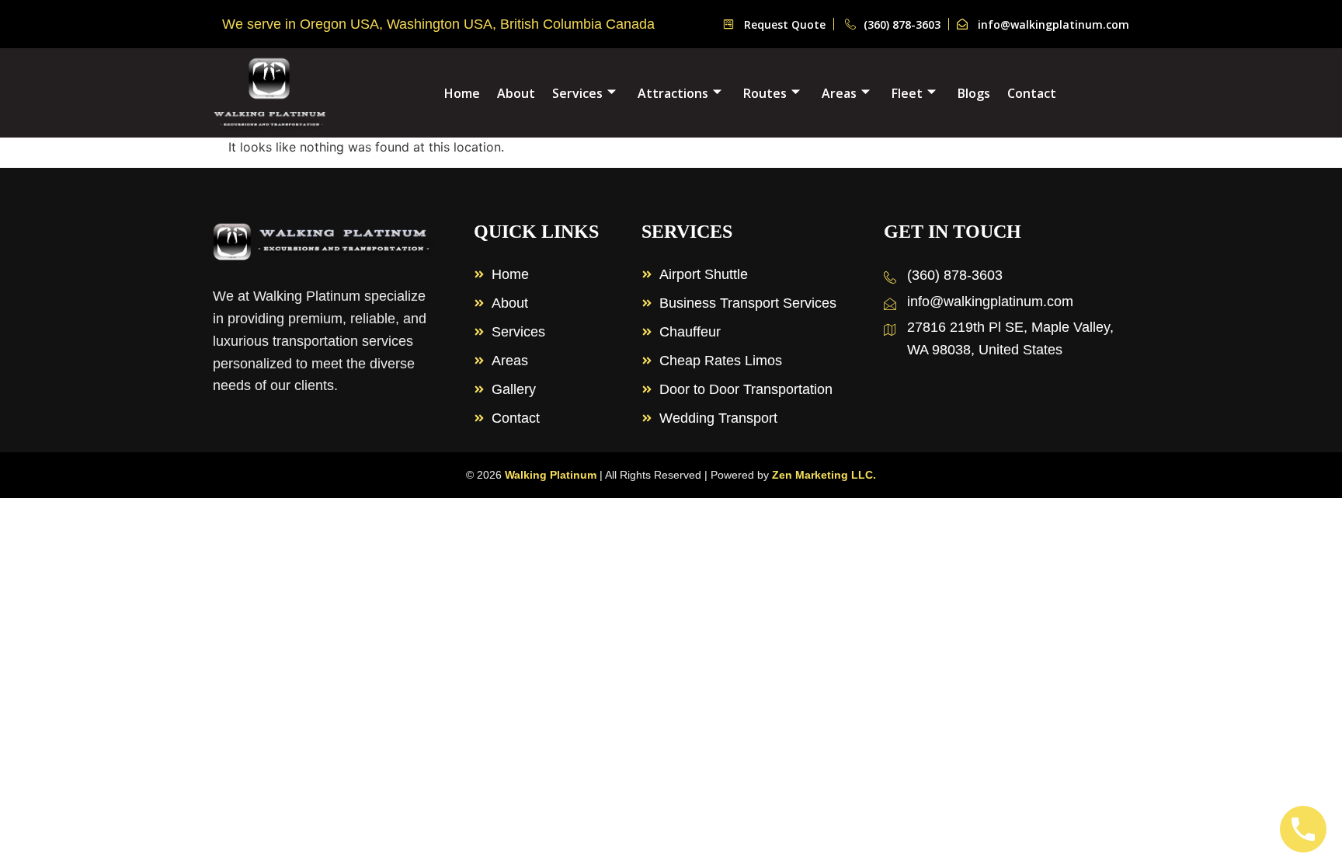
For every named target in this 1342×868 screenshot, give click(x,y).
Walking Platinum (550, 475)
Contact (1031, 93)
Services (577, 93)
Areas (839, 93)
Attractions (673, 93)
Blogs (974, 93)
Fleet (907, 93)
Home (462, 93)
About (516, 93)
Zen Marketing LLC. (824, 475)
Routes (765, 93)
